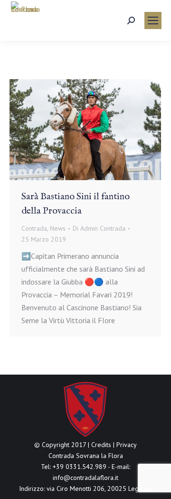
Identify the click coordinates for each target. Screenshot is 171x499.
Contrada (34, 228)
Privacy (126, 444)
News (58, 228)
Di (99, 228)
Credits (101, 444)
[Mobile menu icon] (153, 20)
